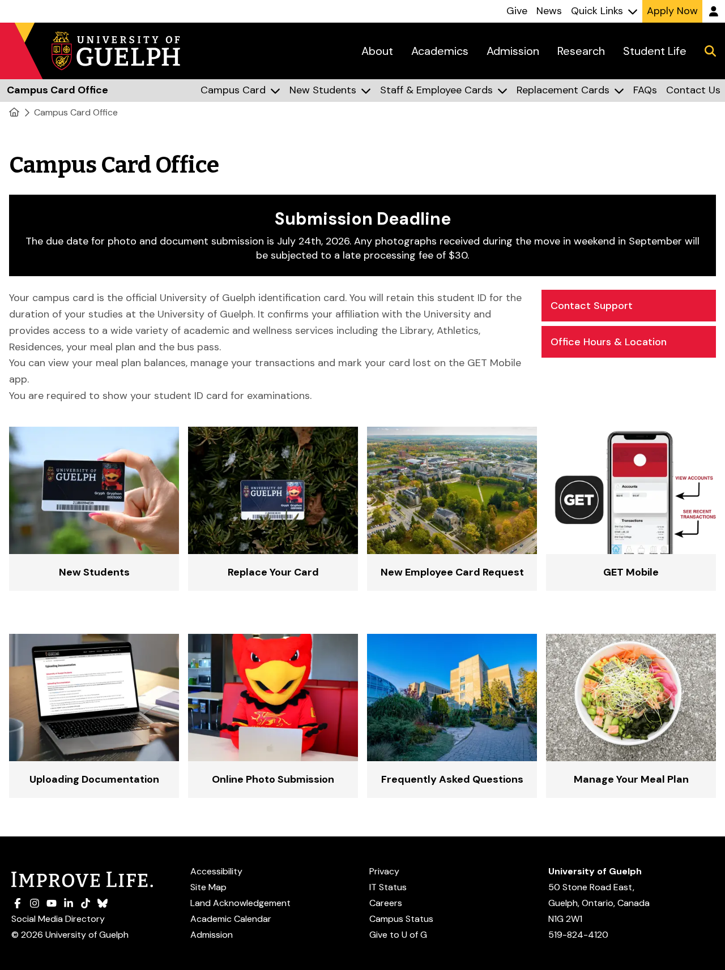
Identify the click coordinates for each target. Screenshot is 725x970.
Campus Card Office (76, 112)
